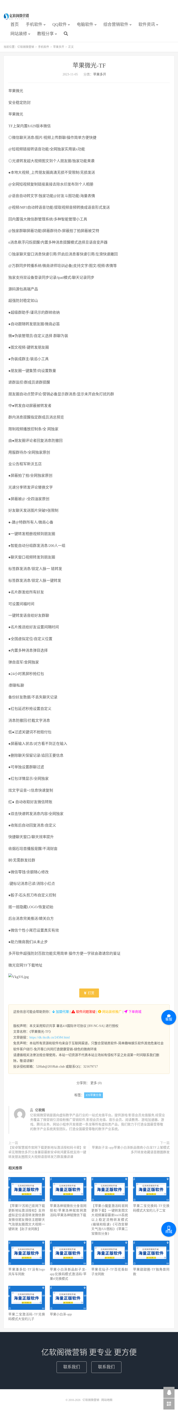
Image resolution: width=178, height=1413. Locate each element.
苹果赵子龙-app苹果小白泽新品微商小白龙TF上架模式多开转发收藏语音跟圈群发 (131, 1150)
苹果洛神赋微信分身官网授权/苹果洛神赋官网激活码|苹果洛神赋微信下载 (68, 1210)
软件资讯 (146, 24)
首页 (14, 24)
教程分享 (45, 33)
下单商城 (134, 1011)
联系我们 (71, 1367)
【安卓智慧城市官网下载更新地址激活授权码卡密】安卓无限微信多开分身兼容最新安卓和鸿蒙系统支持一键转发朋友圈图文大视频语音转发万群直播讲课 (47, 1152)
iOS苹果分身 (93, 1095)
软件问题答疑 (85, 1011)
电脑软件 (85, 24)
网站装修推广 (111, 1011)
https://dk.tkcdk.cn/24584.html (49, 1037)
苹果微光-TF (89, 65)
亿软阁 (40, 1110)
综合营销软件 (115, 24)
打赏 (90, 993)
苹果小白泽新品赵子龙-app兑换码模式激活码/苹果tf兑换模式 (68, 1274)
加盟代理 (62, 1011)
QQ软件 (59, 24)
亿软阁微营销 (16, 16)
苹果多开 (58, 47)
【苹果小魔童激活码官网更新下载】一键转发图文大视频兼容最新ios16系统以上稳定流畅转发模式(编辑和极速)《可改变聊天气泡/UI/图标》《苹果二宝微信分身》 (109, 1219)
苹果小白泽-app (61, 1314)
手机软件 (34, 24)
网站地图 (106, 1400)
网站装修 (18, 33)
